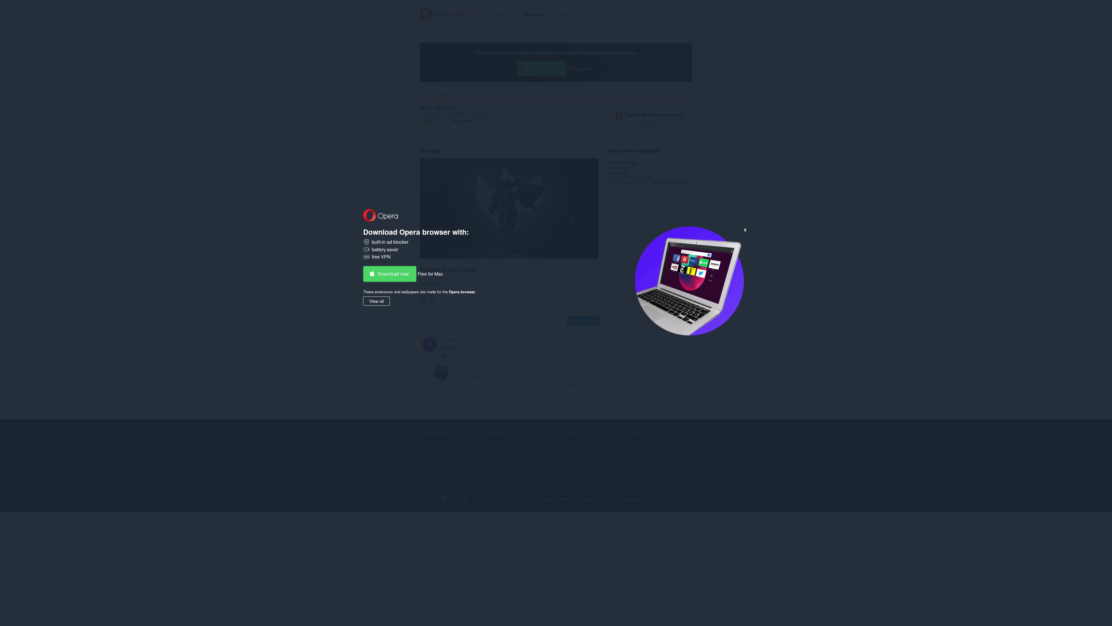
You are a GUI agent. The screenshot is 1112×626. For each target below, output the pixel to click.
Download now (393, 273)
